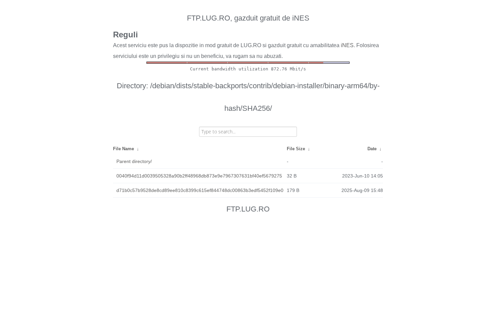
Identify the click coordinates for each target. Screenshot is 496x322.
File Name (123, 148)
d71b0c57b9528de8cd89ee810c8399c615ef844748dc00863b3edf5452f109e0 (199, 190)
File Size (296, 148)
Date (372, 148)
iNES (347, 45)
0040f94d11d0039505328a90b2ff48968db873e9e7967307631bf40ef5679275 (199, 176)
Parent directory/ (134, 161)
